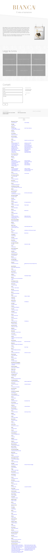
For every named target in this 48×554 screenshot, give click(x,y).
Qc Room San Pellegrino (14, 282)
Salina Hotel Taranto (14, 431)
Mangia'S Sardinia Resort (15, 220)
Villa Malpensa (26, 301)
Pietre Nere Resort (14, 358)
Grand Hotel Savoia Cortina (15, 395)
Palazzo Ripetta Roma (27, 149)
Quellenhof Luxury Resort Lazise (29, 140)
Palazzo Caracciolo (14, 296)
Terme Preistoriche (14, 122)
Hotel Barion (13, 230)
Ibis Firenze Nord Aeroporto (28, 192)
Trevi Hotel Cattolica (14, 360)
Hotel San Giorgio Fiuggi (14, 470)
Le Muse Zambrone (27, 406)
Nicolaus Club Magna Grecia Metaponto (17, 344)
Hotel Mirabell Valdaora (27, 275)
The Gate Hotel (13, 192)
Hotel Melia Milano (14, 160)
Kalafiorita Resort (13, 406)
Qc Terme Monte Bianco (14, 260)
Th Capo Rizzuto (13, 249)
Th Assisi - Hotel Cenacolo (15, 287)
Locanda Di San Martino (27, 486)
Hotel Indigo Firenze (14, 218)
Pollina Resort (13, 525)
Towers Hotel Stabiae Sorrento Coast (16, 187)
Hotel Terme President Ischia (15, 352)
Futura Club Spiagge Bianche (15, 434)
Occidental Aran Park (14, 147)
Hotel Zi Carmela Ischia (14, 403)
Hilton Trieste (26, 347)
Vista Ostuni (13, 436)
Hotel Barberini (26, 150)
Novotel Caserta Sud (14, 318)
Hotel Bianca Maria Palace (28, 161)
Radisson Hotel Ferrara (14, 315)
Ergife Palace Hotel (14, 149)
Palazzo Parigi (26, 162)
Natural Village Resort (14, 155)
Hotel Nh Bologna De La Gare (15, 170)
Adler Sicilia (13, 131)
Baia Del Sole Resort (27, 341)
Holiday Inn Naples (27, 296)
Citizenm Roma (13, 151)
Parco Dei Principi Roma (27, 146)
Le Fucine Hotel (13, 503)
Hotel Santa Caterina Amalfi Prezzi (16, 539)
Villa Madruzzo (26, 321)
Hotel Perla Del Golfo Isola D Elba (16, 450)
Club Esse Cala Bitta (14, 420)
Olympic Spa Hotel (14, 272)
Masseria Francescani (14, 134)
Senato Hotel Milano (27, 164)
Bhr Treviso (13, 506)
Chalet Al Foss (13, 125)
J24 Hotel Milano (13, 163)
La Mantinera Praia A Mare (15, 489)
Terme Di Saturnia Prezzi (14, 531)
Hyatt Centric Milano (27, 160)
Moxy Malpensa (13, 392)
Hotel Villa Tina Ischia (27, 352)
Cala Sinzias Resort (14, 312)
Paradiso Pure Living (14, 453)
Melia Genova (26, 210)
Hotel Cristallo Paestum (14, 442)
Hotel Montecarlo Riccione (15, 290)
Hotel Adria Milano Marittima (15, 445)
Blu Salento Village (14, 196)
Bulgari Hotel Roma (14, 146)
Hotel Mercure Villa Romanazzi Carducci (30, 230)
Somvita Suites (13, 246)
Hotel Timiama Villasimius (28, 128)
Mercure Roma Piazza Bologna (15, 150)
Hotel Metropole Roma (27, 151)
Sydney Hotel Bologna (14, 169)
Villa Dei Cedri (13, 140)
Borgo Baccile (13, 199)
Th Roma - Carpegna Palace (15, 145)
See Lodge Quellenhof (27, 202)
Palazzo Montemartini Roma (28, 147)
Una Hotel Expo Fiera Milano (15, 386)
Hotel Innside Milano (27, 163)
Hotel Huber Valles (14, 428)
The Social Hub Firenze (14, 216)
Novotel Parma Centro (14, 411)
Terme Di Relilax (26, 122)
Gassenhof (12, 223)
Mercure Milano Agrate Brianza (15, 267)
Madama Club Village (14, 326)
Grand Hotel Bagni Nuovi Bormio (16, 349)
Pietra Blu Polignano (14, 522)
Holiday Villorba (13, 517)
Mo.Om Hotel (13, 370)
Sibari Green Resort (14, 447)
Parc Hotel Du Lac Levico (15, 425)
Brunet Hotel (13, 389)
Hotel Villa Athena (13, 329)
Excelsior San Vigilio (27, 244)
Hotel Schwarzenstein (14, 213)
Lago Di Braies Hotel (14, 355)
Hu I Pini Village (13, 475)
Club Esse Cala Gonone (14, 384)
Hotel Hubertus (13, 275)
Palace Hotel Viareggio (14, 464)
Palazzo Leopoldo (13, 500)
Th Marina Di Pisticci (14, 323)
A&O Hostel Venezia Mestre (15, 293)
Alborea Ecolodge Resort (28, 381)
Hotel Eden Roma (13, 152)
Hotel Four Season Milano (15, 164)
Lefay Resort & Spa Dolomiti (15, 184)
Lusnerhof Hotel (13, 270)
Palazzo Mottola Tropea (14, 461)
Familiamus (13, 157)
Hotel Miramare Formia (14, 478)
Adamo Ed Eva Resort (14, 207)
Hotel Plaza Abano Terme (15, 227)
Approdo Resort (13, 235)
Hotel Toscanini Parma (27, 411)
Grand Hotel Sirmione (14, 536)
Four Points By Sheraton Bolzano (16, 378)
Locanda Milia (13, 414)
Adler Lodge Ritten (14, 467)
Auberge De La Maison (14, 497)
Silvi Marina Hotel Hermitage (15, 481)
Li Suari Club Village (14, 176)
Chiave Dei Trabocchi (14, 137)
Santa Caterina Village (14, 417)
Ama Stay (12, 244)
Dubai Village (13, 298)
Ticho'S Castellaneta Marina (15, 381)
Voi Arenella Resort (14, 255)
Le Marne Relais (13, 375)
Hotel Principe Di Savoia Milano (15, 161)
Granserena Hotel (13, 334)
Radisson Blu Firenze (27, 216)
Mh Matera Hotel (13, 486)
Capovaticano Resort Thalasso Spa (16, 341)
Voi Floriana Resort (14, 241)
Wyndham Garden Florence (15, 217)
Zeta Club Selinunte (14, 533)
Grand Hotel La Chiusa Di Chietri (16, 332)
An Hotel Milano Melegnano (15, 307)
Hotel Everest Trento (14, 321)
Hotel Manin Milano (14, 165)
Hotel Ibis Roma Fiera (27, 148)
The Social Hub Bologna (14, 168)
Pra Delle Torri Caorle (14, 173)
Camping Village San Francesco (15, 542)
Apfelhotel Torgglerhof (14, 202)
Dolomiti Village (13, 508)
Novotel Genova (13, 210)
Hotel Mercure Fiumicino (14, 263)
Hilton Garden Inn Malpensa (15, 367)
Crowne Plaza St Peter (27, 152)
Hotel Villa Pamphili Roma (28, 145)
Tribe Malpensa (13, 301)
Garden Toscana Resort (14, 528)
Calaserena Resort (14, 252)
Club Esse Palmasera (27, 384)
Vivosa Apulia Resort (14, 190)
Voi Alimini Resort (13, 511)
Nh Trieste (12, 347)
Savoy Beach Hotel (27, 400)
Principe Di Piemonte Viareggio (28, 464)
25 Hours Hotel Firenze (27, 217)
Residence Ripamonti (14, 409)
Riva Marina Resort (14, 304)
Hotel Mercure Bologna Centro (28, 169)
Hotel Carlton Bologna (27, 170)
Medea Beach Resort (14, 400)
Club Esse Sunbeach (14, 439)
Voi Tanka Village (13, 128)
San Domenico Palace (14, 238)
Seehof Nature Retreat (14, 373)
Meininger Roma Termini (14, 148)
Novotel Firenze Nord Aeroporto (15, 193)
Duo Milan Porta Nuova (14, 162)
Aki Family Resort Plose (14, 181)
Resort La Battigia (13, 495)
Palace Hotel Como (14, 514)
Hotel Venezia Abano (14, 226)
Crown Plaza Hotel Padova (15, 456)
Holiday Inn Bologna (27, 168)
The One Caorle (26, 173)
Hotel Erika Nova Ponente (15, 472)
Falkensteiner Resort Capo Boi (15, 129)
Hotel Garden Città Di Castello (15, 492)
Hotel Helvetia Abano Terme (28, 226)
